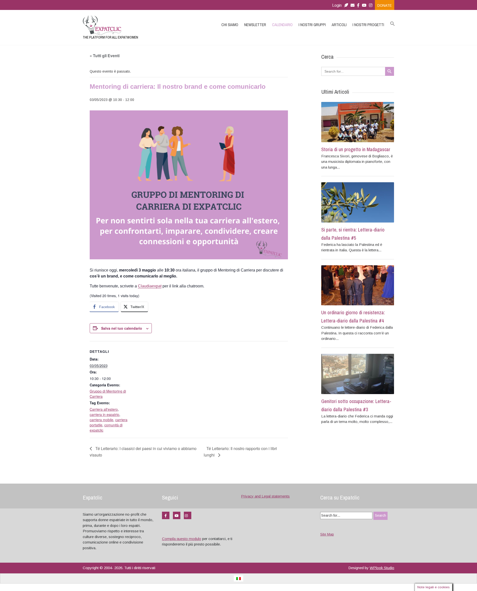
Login (337, 5)
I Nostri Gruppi (312, 24)
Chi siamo (229, 24)
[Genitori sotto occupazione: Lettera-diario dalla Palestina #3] (357, 374)
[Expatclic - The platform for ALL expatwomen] (129, 25)
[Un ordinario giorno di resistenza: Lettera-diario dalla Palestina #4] (357, 285)
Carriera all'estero (104, 409)
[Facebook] (358, 5)
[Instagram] (372, 5)
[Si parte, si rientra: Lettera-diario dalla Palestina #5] (357, 202)
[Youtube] (364, 5)
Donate (384, 5)
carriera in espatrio (104, 414)
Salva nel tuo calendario (121, 328)
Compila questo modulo (181, 539)
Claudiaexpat (149, 286)
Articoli (339, 24)
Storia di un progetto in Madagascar (355, 149)
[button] (393, 24)
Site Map (327, 534)
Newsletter (255, 24)
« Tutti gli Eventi (104, 55)
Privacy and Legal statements (265, 496)
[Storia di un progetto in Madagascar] (357, 122)
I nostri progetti (368, 24)
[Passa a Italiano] (238, 578)
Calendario (282, 24)
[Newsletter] (346, 5)
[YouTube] (176, 515)
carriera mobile (101, 419)
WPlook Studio (382, 568)
